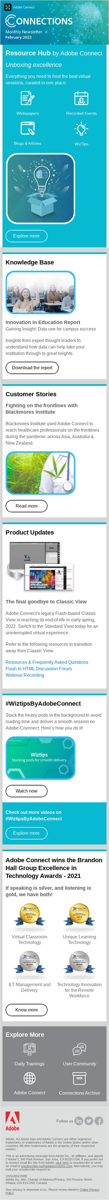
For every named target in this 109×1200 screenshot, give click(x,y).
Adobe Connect (29, 1092)
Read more (27, 506)
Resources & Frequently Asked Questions (47, 662)
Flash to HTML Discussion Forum (39, 668)
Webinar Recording (25, 675)
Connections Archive (79, 1093)
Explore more (26, 236)
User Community (79, 1063)
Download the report (32, 367)
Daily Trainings (29, 1063)
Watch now (26, 791)
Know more (26, 1009)
